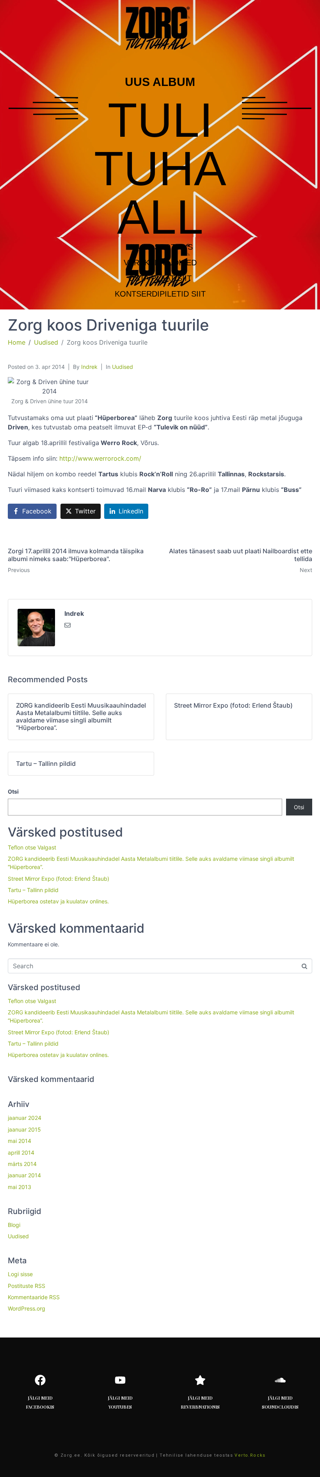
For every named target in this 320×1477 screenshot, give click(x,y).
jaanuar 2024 (24, 1117)
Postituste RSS (26, 1285)
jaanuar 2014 (24, 1175)
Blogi (14, 1224)
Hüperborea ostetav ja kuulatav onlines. (58, 901)
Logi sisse (20, 1274)
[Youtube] (120, 1380)
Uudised (122, 366)
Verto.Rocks (250, 1455)
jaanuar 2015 (24, 1129)
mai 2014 (19, 1140)
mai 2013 (19, 1187)
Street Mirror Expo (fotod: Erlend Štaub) (58, 878)
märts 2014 (22, 1163)
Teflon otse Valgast (32, 847)
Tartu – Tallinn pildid (33, 890)
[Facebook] (40, 1380)
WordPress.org (26, 1308)
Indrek (89, 366)
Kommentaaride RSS (34, 1297)
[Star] (200, 1380)
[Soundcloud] (280, 1380)
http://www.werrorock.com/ (100, 458)
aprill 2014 (21, 1152)
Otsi (13, 791)
